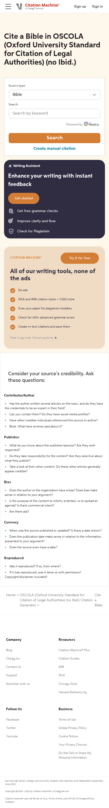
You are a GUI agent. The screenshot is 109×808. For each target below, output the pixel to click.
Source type (17, 85)
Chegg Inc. (13, 658)
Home (11, 595)
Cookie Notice (68, 736)
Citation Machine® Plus (74, 650)
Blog (9, 650)
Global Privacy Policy (73, 728)
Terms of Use (67, 719)
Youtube (12, 736)
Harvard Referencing (73, 692)
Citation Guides (69, 658)
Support (11, 675)
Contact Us (13, 667)
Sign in (97, 6)
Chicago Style (68, 684)
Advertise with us (18, 684)
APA (61, 667)
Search (13, 104)
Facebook (12, 719)
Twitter (11, 728)
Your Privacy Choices (73, 744)
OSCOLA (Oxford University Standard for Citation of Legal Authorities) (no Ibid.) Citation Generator (56, 600)
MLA (62, 675)
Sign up (80, 6)
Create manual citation (54, 149)
